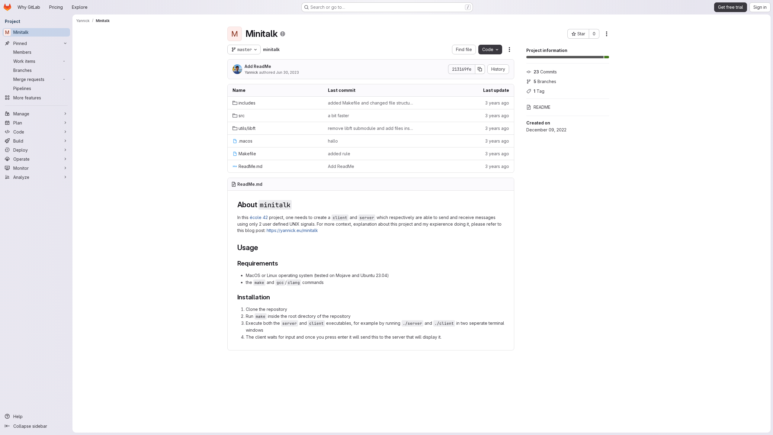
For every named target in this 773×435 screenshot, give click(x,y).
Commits (545, 71)
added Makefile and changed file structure (371, 102)
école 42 (259, 217)
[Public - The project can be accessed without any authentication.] (282, 33)
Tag (539, 91)
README (542, 107)
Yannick (251, 72)
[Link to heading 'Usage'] (262, 247)
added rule (339, 153)
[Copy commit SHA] (480, 69)
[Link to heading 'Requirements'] (281, 263)
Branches (545, 81)
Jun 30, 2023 (287, 72)
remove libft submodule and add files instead (371, 128)
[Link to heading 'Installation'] (273, 297)
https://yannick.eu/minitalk (292, 230)
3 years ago (497, 102)
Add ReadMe (258, 66)
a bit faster (338, 115)
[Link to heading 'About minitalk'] (296, 204)
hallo (333, 140)
